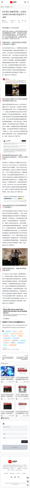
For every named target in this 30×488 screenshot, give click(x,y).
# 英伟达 (5, 345)
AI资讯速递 (7, 6)
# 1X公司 (15, 331)
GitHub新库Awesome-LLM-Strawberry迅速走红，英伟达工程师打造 (15, 157)
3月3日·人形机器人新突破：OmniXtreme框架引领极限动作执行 (22, 395)
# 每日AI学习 (6, 342)
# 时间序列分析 (15, 340)
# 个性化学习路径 (7, 338)
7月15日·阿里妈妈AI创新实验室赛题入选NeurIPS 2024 (22, 378)
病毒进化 (17, 298)
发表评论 (24, 441)
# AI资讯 (20, 331)
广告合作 (18, 473)
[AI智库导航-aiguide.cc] (15, 2)
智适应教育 (9, 50)
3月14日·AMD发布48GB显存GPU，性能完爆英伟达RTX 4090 (7, 395)
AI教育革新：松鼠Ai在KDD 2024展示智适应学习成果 (14, 43)
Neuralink (15, 104)
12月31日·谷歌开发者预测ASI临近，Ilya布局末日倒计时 (7, 412)
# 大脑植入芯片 (6, 340)
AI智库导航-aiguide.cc (8, 31)
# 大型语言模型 (16, 338)
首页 (3, 6)
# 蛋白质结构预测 (12, 345)
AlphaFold (22, 276)
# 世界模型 (20, 335)
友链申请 (6, 473)
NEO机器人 (11, 218)
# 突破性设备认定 (21, 342)
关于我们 (24, 473)
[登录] (25, 2)
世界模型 (15, 213)
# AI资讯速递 (8, 331)
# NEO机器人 (6, 335)
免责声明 (12, 473)
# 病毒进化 (13, 342)
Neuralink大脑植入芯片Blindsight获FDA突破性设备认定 (14, 100)
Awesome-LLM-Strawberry (10, 165)
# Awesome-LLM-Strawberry (16, 333)
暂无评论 (6, 418)
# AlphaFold (5, 333)
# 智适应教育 (23, 340)
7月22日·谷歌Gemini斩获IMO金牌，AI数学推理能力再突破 (7, 378)
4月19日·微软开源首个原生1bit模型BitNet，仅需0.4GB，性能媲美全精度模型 (22, 412)
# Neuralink (13, 335)
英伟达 (5, 162)
